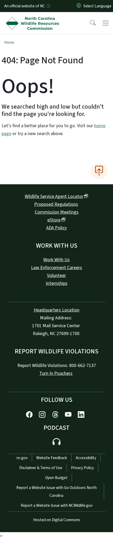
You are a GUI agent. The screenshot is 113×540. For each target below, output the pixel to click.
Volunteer (56, 275)
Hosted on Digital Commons (56, 520)
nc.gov (22, 458)
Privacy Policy (82, 468)
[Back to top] (99, 171)
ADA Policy (56, 228)
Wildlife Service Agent (54, 196)
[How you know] (48, 6)
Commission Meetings (57, 212)
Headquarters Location (56, 310)
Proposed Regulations (56, 204)
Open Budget (56, 478)
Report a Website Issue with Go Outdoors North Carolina (56, 491)
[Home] (33, 18)
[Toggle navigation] (105, 23)
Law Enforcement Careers (56, 267)
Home (9, 42)
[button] (89, 23)
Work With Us (56, 260)
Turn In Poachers (56, 373)
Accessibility (86, 458)
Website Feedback (51, 458)
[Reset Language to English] (78, 6)
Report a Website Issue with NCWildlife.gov (57, 505)
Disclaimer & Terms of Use (40, 468)
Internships (57, 283)
